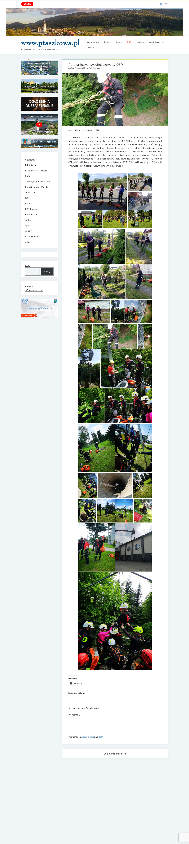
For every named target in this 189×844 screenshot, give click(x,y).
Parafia (107, 42)
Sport (28, 225)
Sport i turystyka (156, 42)
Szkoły (28, 230)
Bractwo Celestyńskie (36, 170)
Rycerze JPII (31, 214)
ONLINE (27, 4)
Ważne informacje (34, 236)
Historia (118, 42)
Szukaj (47, 271)
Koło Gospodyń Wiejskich (37, 186)
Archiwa (29, 286)
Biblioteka (30, 165)
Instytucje (140, 42)
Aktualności (87, 736)
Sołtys (28, 219)
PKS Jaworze (31, 208)
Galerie (89, 47)
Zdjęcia (28, 241)
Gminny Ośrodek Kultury (37, 181)
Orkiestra (30, 192)
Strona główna (93, 42)
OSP (100, 736)
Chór (27, 176)
